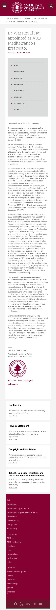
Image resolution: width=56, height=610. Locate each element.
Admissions (12, 504)
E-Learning (12, 528)
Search (10, 588)
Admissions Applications (18, 508)
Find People (12, 558)
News (16, 19)
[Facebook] (15, 604)
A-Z (8, 500)
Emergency (12, 534)
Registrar (11, 580)
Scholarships (13, 584)
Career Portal (13, 520)
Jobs (9, 562)
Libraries (11, 567)
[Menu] (4, 5)
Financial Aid (12, 554)
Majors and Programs (16, 571)
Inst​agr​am (29, 380)
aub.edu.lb (13, 384)
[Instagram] (34, 604)
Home (8, 19)
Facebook (12, 380)
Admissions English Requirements (22, 512)
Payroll (10, 576)
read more (13, 416)
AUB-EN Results (14, 542)
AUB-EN (10, 538)
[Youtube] (40, 604)
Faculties (11, 546)
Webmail (11, 592)
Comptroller (12, 524)
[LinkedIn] (28, 604)
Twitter (21, 380)
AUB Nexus (12, 516)
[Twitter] (22, 604)
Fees (9, 550)
